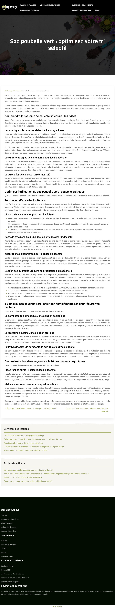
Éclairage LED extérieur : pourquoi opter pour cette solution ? (31, 408)
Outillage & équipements (82, 5)
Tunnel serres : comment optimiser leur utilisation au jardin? (28, 481)
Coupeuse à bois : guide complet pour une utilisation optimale (87, 409)
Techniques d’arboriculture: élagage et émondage (24, 436)
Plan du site (57, 607)
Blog (97, 10)
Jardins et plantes (28, 5)
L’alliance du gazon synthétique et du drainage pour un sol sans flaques (33, 439)
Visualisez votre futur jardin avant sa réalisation (23, 443)
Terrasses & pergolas (29, 10)
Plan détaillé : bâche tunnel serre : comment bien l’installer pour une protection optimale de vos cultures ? (46, 474)
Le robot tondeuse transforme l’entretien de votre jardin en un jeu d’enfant (34, 447)
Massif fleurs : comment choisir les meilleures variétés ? (26, 450)
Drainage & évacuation (81, 10)
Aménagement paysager (50, 5)
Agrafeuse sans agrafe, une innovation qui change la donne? (28, 470)
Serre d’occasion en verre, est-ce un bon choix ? (23, 477)
